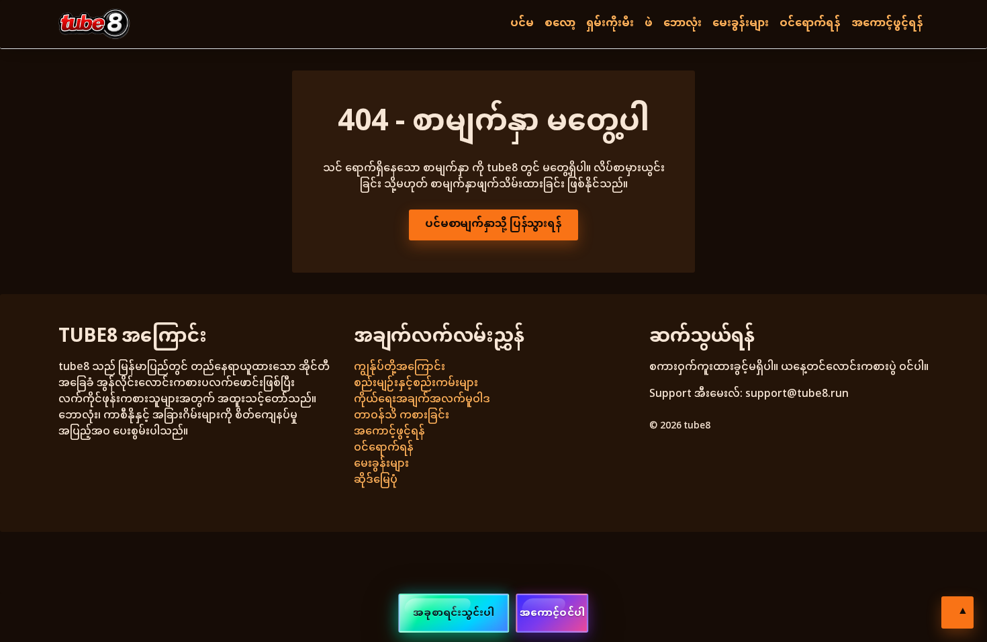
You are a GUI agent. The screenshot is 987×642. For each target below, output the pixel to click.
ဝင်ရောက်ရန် (810, 24)
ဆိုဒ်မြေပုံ (375, 480)
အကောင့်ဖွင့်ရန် (887, 24)
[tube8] (94, 24)
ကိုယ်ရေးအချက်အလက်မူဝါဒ (422, 400)
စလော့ (560, 24)
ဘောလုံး (682, 24)
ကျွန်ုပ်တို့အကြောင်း (399, 367)
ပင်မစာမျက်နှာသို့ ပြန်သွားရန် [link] (493, 224)
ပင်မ (522, 24)
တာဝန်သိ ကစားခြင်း (401, 416)
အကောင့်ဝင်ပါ (552, 613)
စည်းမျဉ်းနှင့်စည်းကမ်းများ (416, 384)
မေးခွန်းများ (740, 24)
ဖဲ (649, 24)
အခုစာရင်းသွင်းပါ (453, 613)
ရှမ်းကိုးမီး (610, 24)
